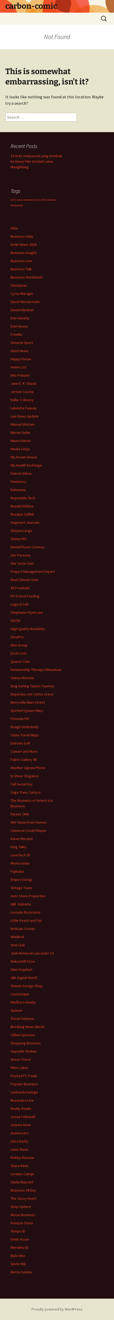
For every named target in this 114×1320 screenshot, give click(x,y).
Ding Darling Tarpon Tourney (32, 686)
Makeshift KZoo (23, 961)
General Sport (22, 342)
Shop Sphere (21, 1206)
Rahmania (18, 489)
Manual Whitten (22, 424)
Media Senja (20, 449)
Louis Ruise (19, 1149)
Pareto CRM (20, 814)
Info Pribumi (20, 375)
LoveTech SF (20, 855)
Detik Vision (20, 1239)
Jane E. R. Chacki (24, 383)
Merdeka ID (19, 1247)
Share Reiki (19, 1165)
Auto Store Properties (28, 896)
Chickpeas (19, 285)
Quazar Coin (20, 661)
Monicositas (20, 863)
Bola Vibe (18, 1255)
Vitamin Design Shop (27, 985)
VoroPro (17, 637)
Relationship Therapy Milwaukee (36, 669)
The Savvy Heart (23, 1198)
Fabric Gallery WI (24, 759)
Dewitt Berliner (22, 310)
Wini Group (19, 645)
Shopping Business (26, 1043)
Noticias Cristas (23, 928)
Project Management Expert (33, 571)
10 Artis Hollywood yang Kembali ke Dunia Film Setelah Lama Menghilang (36, 161)
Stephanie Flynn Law (27, 612)
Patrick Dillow (21, 473)
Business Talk (21, 269)
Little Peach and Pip (26, 920)
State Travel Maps (25, 735)
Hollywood (17, 205)
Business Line (21, 260)
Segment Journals (25, 522)
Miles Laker (19, 1067)
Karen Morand (22, 838)
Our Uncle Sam (22, 563)
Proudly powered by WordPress (57, 1309)
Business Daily (22, 236)
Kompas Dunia (22, 1223)
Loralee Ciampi (22, 1174)
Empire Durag (21, 879)
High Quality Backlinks (28, 628)
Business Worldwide (27, 277)
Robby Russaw (22, 1157)
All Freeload (20, 587)
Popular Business (24, 1084)
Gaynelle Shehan (24, 1051)
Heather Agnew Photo (28, 767)
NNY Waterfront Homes (29, 822)
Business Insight (23, 252)
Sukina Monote (22, 677)
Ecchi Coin (19, 653)
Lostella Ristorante (26, 912)
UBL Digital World (24, 977)
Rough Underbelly (25, 726)
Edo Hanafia (20, 318)
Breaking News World (27, 1026)
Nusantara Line (22, 1100)
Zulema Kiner (21, 1124)
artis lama (17, 199)
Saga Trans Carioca (26, 792)
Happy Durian (21, 359)
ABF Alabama (21, 904)
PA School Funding (25, 596)
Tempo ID (18, 1231)
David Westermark (25, 301)
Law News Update (25, 416)
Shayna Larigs (21, 530)
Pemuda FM (20, 718)
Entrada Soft (20, 743)
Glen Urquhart (21, 969)
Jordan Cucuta (22, 391)
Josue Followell (23, 1116)
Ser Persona (20, 555)
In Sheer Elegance (25, 776)
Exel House (19, 326)
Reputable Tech (23, 498)
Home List (18, 367)
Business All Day (23, 1190)
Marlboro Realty (23, 1002)
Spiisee (17, 1010)
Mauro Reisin (21, 440)
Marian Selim (20, 432)
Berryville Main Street (28, 702)
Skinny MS (19, 538)
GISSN (15, 620)
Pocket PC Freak (24, 1075)
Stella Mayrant (22, 1182)
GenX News (19, 350)
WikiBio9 (17, 936)
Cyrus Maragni (22, 293)
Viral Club (18, 945)
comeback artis (32, 199)
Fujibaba (17, 871)
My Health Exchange (26, 465)
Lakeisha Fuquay (24, 408)
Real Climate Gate (25, 579)
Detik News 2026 (24, 244)
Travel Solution (22, 1018)
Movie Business (23, 1214)
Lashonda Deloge (24, 1092)
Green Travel (21, 1059)
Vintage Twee (21, 887)
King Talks (18, 846)
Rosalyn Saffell (22, 514)
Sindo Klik (18, 1263)
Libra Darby (19, 1141)
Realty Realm (21, 1108)
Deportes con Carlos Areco (32, 694)
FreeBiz (17, 334)
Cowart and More (24, 751)
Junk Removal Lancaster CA (32, 953)
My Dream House (24, 457)
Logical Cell (19, 604)
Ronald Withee (22, 506)
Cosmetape (20, 994)
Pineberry (18, 481)
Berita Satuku (21, 1272)
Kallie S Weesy (22, 399)
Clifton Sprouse (23, 1035)
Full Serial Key (22, 784)
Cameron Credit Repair (29, 830)
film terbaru (49, 199)
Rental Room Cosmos (28, 547)
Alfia (14, 228)
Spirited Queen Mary (27, 710)
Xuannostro (20, 1133)
